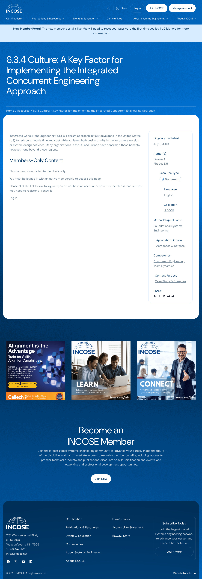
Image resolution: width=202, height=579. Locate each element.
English (168, 195)
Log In (13, 198)
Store (124, 8)
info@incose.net (16, 554)
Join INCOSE (157, 8)
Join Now (101, 479)
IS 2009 (169, 210)
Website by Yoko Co (184, 573)
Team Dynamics (164, 266)
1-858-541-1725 (16, 549)
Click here (169, 29)
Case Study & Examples (170, 281)
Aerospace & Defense (170, 246)
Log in (137, 8)
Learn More (174, 552)
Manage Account (182, 8)
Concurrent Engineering (169, 261)
